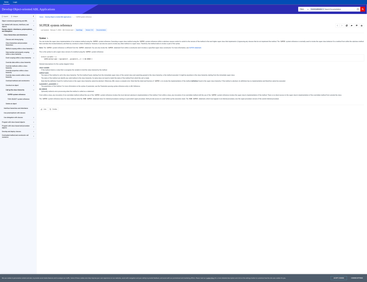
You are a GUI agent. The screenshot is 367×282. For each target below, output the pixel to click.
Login (15, 2)
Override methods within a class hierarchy (16, 67)
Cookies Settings (357, 278)
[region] (183, 278)
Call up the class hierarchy (15, 90)
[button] (323, 9)
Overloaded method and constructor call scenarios (15, 136)
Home (6, 2)
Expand (6, 16)
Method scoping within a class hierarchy (19, 49)
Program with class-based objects (13, 122)
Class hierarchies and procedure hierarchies (16, 44)
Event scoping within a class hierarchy (18, 58)
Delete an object (11, 104)
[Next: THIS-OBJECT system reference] (342, 25)
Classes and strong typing (14, 39)
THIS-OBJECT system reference (18, 99)
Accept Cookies (339, 278)
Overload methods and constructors (18, 81)
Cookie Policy (210, 278)
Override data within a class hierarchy (18, 62)
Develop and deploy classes (11, 131)
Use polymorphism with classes (14, 113)
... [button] (73, 17)
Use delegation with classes (13, 117)
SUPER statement (195, 48)
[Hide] (33, 16)
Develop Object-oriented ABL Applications (58, 17)
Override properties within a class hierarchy (17, 71)
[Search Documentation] (362, 9)
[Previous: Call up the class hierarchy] (337, 25)
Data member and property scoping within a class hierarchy (17, 53)
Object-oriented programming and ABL (14, 21)
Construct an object (12, 85)
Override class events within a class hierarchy (18, 76)
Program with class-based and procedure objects (16, 127)
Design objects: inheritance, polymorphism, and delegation (17, 30)
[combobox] (333, 9)
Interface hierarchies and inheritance (16, 108)
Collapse (15, 16)
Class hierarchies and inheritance (15, 35)
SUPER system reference (16, 94)
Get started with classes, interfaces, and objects (15, 25)
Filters (302, 9)
